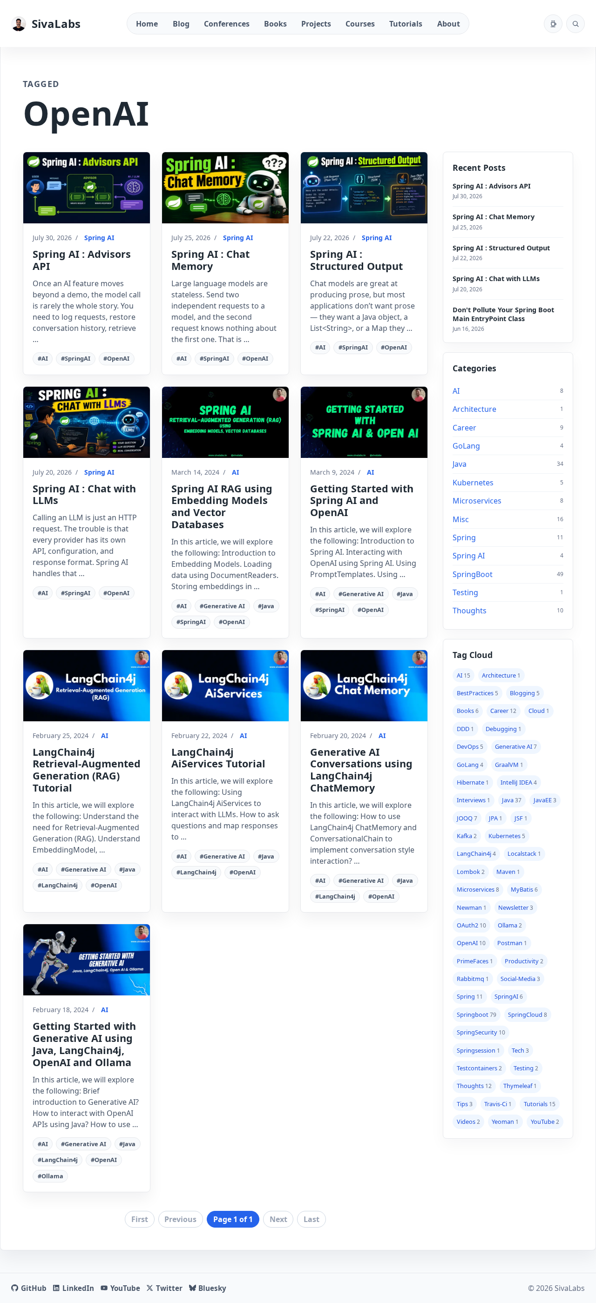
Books (275, 24)
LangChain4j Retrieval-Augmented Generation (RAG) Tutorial (87, 770)
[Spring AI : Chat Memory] (225, 187)
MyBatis (524, 889)
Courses (360, 24)
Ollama (510, 925)
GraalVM (509, 764)
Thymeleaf (520, 1085)
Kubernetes (473, 482)
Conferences (227, 24)
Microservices (477, 501)
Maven (508, 871)
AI (235, 472)
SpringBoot (473, 574)
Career (464, 428)
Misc (461, 519)
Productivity (524, 960)
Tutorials (405, 24)
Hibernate (473, 782)
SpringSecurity (481, 1032)
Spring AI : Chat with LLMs (84, 494)
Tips (465, 1103)
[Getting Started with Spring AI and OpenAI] (364, 422)
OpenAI (471, 943)
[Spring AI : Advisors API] (86, 187)
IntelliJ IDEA (519, 782)
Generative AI (516, 746)
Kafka (467, 836)
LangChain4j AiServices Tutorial (218, 758)
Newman (472, 907)
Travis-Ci (498, 1103)
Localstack (524, 853)
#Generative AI (222, 606)
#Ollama (50, 1176)
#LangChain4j (58, 885)
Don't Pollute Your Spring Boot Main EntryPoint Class (503, 313)
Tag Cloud (473, 654)
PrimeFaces (475, 960)
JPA (495, 817)
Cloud (538, 710)
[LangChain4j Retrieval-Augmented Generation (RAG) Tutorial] (86, 685)
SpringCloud (527, 1014)
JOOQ (467, 817)
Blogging (525, 693)
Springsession (478, 1050)
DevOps (470, 746)
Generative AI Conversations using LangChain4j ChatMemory (361, 770)
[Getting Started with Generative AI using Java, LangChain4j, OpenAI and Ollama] (86, 959)
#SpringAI (75, 358)
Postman (512, 943)
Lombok (471, 871)
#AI (43, 358)
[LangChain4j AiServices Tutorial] (225, 685)
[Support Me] (553, 23)
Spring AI (99, 237)
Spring (464, 537)
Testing (465, 592)
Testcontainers (479, 1068)
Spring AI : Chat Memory (210, 260)
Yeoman (505, 1121)
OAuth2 (471, 925)
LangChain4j (476, 853)
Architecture (474, 409)
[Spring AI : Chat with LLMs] (86, 422)
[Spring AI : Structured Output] (364, 187)
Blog (181, 24)
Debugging (504, 729)
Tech (520, 1050)
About (448, 24)
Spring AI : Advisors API (82, 260)
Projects (316, 24)
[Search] (575, 23)
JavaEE (545, 800)
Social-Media (520, 978)
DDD (465, 729)
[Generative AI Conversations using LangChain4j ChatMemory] (364, 685)
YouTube (545, 1121)
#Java (266, 606)
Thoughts (470, 610)
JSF (521, 817)
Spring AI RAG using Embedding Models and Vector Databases (221, 506)
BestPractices (477, 693)
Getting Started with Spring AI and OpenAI (361, 500)
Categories (474, 368)
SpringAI (508, 996)
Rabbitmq (473, 978)
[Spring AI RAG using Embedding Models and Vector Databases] (225, 422)
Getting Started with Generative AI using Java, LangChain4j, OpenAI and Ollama (84, 1044)
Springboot (476, 1014)
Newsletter (515, 907)
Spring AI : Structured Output (356, 260)
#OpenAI (116, 358)
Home (147, 24)
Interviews (473, 800)
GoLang (466, 446)
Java (460, 464)
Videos (468, 1121)
